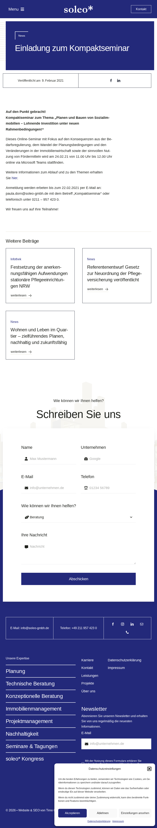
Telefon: (66, 628)
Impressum (118, 821)
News (21, 35)
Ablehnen (103, 813)
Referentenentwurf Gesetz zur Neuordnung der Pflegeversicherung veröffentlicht (114, 273)
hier (14, 178)
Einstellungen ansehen (135, 813)
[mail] (142, 624)
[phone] (127, 632)
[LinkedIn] (118, 80)
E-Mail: (15, 628)
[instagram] (122, 624)
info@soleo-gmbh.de (35, 628)
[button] (149, 769)
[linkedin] (132, 624)
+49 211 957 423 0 (84, 628)
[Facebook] (111, 80)
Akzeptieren (72, 813)
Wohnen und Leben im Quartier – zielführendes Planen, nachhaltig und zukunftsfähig (39, 336)
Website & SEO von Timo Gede (39, 810)
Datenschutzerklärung (98, 821)
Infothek (16, 259)
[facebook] (113, 624)
